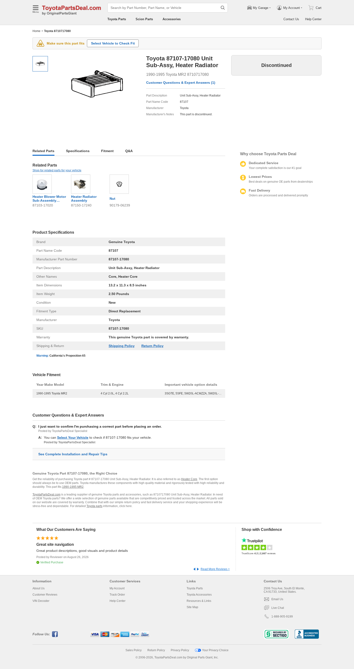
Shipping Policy (122, 346)
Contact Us (291, 19)
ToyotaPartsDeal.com (46, 494)
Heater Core (189, 479)
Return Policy (152, 346)
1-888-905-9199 (282, 616)
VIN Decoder (41, 601)
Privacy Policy (180, 650)
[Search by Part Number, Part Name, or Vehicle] (223, 8)
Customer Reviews (45, 594)
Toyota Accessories (199, 594)
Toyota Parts (116, 19)
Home (36, 31)
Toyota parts (94, 506)
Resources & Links (199, 601)
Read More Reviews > (215, 569)
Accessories (172, 19)
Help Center (313, 19)
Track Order (117, 594)
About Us (39, 588)
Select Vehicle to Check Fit (113, 43)
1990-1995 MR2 (73, 487)
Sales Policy (133, 650)
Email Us (277, 599)
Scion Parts (144, 19)
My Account (117, 588)
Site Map (192, 607)
